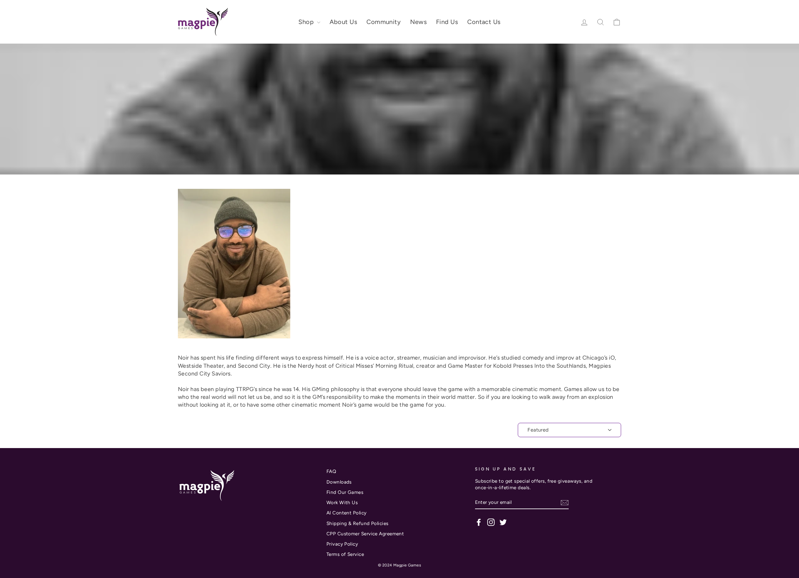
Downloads (339, 482)
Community (383, 22)
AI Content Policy (346, 513)
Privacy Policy (342, 544)
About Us (343, 22)
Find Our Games (344, 492)
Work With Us (342, 502)
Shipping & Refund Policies (357, 523)
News (418, 22)
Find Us (447, 22)
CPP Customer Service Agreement (365, 534)
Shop (306, 22)
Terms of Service (345, 554)
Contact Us (484, 22)
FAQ (331, 471)
